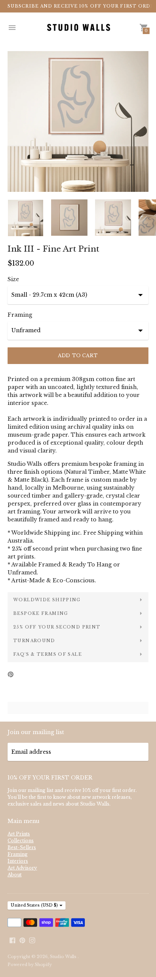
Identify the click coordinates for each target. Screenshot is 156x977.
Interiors (18, 861)
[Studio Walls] (78, 28)
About (15, 874)
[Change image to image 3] (113, 217)
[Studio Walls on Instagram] (32, 940)
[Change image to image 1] (26, 217)
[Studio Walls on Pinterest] (22, 940)
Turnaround (34, 640)
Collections (21, 840)
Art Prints (19, 834)
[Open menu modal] (12, 27)
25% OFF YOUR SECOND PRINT (56, 627)
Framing (20, 315)
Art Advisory (22, 868)
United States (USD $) (34, 905)
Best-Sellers (22, 847)
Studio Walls (64, 956)
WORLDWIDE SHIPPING (47, 599)
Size (13, 279)
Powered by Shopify (30, 964)
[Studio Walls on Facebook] (12, 940)
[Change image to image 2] (69, 217)
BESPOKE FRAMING (40, 613)
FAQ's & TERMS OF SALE (47, 654)
